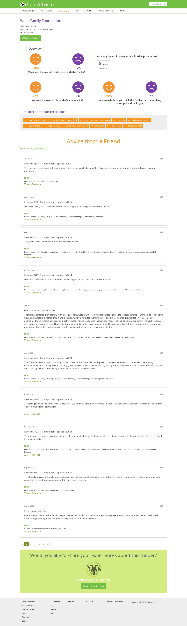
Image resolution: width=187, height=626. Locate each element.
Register (25, 617)
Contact (124, 11)
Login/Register (158, 4)
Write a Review (46, 11)
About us (88, 11)
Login (24, 621)
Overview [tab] (35, 48)
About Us (71, 602)
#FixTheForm (63, 11)
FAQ (76, 11)
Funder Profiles (28, 11)
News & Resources (105, 11)
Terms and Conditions (114, 602)
